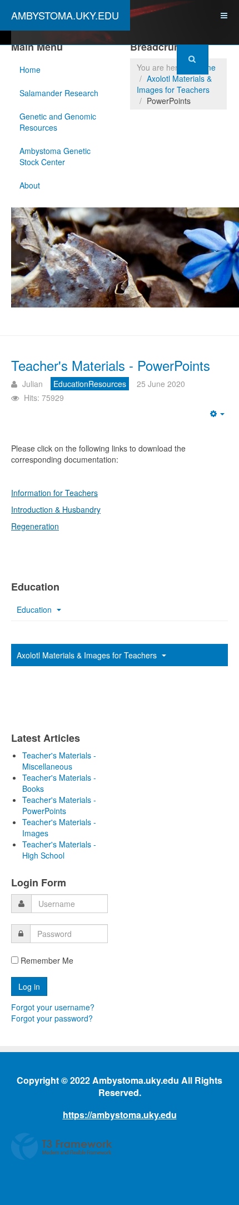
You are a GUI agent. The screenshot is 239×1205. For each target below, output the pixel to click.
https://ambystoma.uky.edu (120, 1114)
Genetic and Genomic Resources (57, 122)
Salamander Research (58, 92)
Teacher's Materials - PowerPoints (110, 365)
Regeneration (35, 526)
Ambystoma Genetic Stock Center (55, 156)
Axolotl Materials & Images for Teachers (174, 84)
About (29, 185)
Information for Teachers (54, 492)
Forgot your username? (52, 1007)
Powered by (61, 1147)
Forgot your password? (52, 1018)
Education (35, 609)
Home (30, 69)
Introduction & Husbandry (56, 509)
